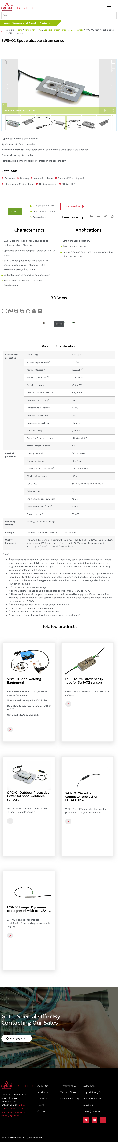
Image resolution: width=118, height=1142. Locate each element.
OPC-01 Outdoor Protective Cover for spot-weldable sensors (28, 796)
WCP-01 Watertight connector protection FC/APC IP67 (81, 797)
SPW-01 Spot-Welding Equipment (24, 680)
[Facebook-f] (103, 1120)
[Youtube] (94, 1120)
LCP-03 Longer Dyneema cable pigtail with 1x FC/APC (29, 909)
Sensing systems (33, 29)
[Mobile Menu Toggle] (109, 7)
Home (19, 29)
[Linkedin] (86, 1120)
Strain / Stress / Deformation (68, 29)
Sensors (48, 29)
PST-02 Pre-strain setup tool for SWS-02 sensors (84, 680)
